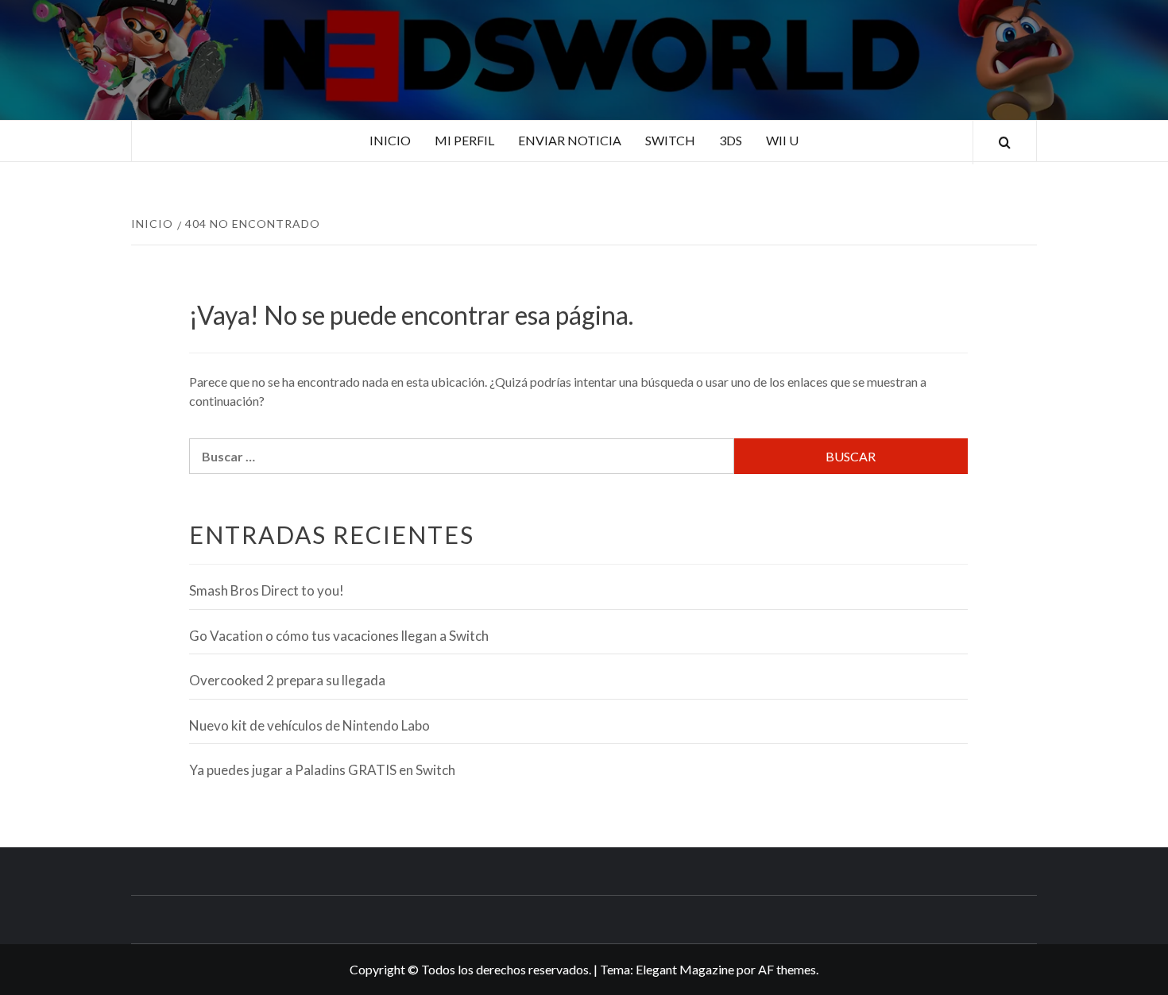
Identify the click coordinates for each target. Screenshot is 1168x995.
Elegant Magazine (685, 969)
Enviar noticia (569, 140)
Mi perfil (464, 140)
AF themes (787, 969)
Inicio (390, 140)
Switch (670, 140)
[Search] (1005, 142)
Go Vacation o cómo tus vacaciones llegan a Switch (339, 635)
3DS (730, 140)
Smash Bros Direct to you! (266, 590)
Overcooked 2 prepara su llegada (287, 680)
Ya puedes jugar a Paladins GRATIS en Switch (322, 770)
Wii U (782, 140)
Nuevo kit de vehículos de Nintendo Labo (309, 725)
